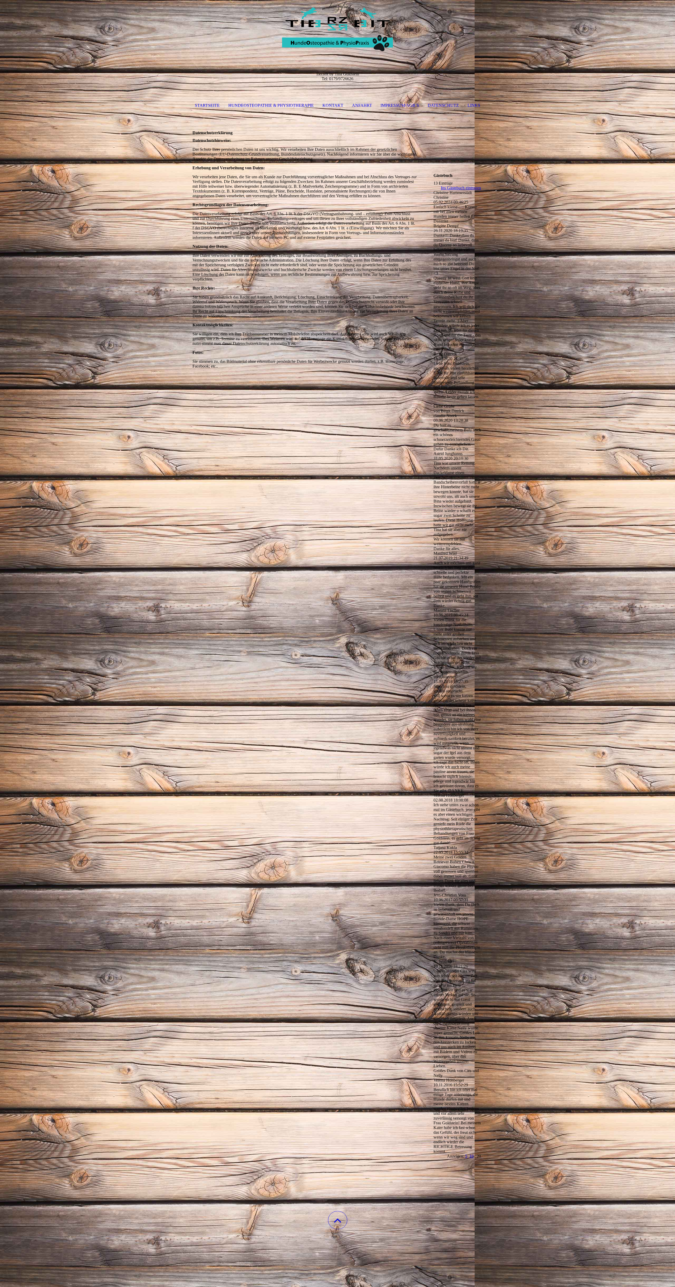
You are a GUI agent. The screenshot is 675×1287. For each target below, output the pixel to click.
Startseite (207, 105)
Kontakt (332, 105)
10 (471, 1156)
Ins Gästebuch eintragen (461, 188)
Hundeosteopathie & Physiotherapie (271, 105)
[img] (337, 26)
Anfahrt (362, 105)
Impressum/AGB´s (399, 105)
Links (473, 105)
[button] (337, 1220)
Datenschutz (443, 105)
